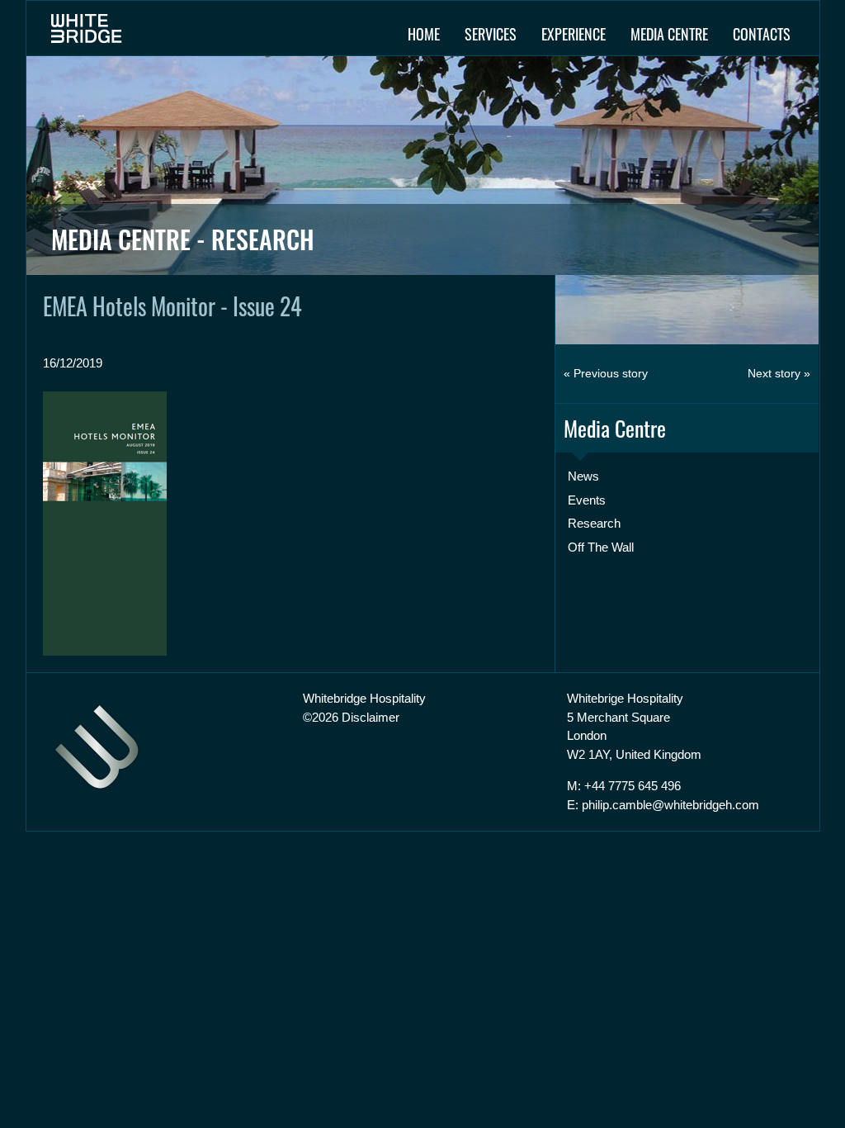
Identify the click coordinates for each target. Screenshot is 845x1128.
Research (594, 523)
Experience (573, 34)
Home (424, 34)
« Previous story (606, 373)
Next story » (779, 373)
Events (587, 500)
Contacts (762, 34)
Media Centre (669, 34)
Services (491, 34)
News (583, 476)
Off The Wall (601, 547)
